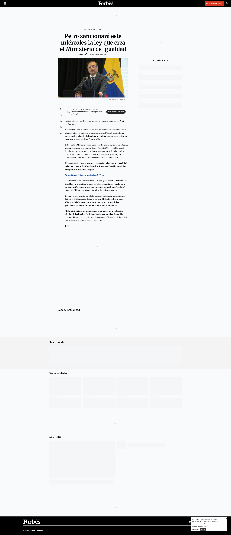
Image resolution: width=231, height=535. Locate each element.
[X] (190, 522)
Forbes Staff (83, 54)
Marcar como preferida (116, 112)
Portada (87, 29)
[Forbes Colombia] (106, 3)
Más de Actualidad (69, 310)
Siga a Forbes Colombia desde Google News (84, 174)
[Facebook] (185, 522)
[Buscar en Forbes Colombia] (227, 3)
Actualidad (98, 29)
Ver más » (195, 529)
